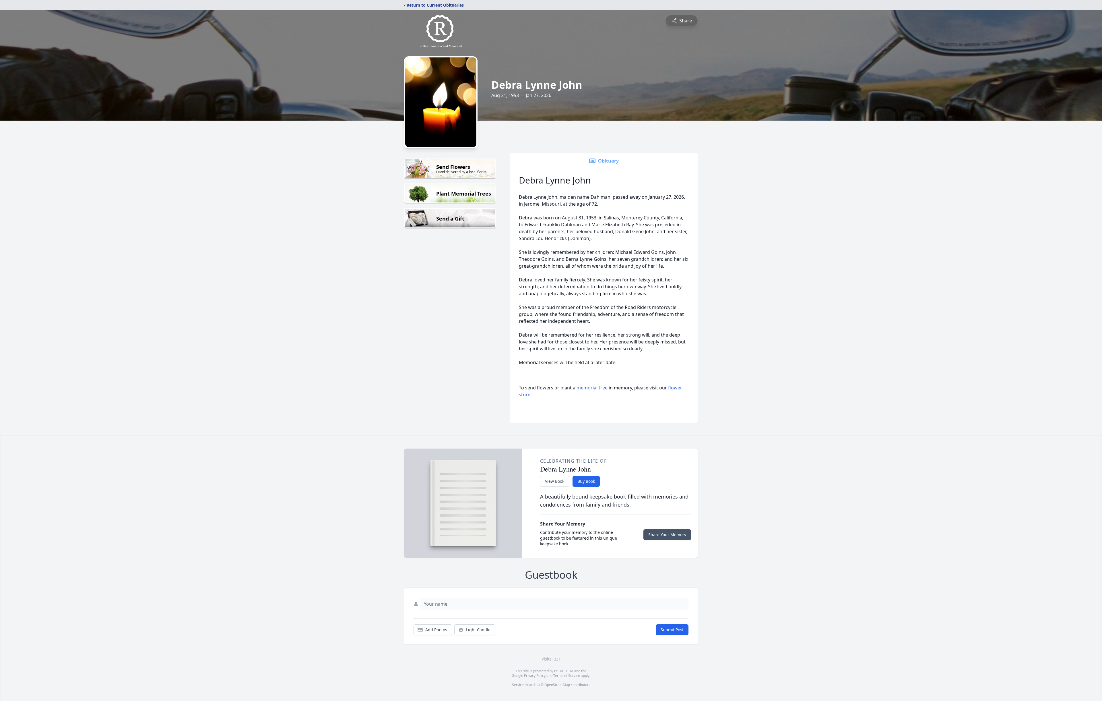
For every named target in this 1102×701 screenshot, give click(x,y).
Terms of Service (566, 675)
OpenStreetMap (557, 684)
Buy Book (586, 481)
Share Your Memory (667, 534)
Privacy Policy (535, 675)
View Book (554, 481)
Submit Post (672, 629)
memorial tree (592, 388)
